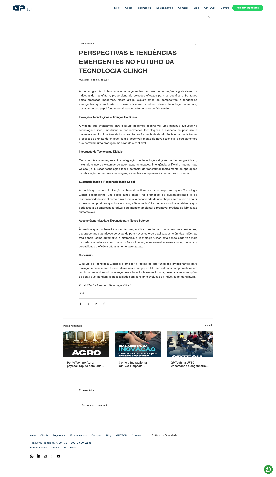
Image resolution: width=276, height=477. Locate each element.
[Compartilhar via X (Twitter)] (88, 303)
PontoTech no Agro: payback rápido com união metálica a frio (85, 364)
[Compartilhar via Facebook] (80, 303)
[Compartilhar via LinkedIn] (96, 303)
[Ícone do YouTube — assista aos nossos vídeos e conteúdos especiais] (59, 456)
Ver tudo (209, 325)
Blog (82, 293)
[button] (128, 8)
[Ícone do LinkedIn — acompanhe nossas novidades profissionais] (38, 456)
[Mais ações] (195, 44)
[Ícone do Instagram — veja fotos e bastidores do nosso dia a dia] (45, 456)
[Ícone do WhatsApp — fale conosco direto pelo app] (32, 456)
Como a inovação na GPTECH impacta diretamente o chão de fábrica (134, 364)
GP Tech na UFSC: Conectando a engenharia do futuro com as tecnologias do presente (188, 364)
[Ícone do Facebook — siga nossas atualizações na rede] (52, 456)
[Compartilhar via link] (103, 303)
